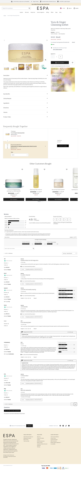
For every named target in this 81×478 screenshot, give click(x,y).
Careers (38, 439)
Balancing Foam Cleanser (36, 189)
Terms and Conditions (55, 436)
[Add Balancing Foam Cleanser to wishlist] (44, 169)
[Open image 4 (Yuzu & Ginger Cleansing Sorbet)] (29, 67)
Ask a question (61, 33)
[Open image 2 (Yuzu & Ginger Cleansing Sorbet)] (14, 67)
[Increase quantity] (60, 56)
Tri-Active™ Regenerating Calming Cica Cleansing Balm (14, 190)
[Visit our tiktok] (66, 425)
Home (5, 15)
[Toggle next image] (47, 40)
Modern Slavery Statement (55, 442)
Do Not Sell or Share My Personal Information (9, 457)
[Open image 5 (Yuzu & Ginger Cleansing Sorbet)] (36, 67)
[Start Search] (29, 8)
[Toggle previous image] (4, 40)
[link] (69, 8)
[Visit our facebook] (60, 425)
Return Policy (26, 439)
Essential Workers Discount (42, 443)
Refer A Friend (39, 442)
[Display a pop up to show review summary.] (18, 193)
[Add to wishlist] (72, 62)
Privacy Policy (53, 438)
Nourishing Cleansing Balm (58, 189)
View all (73, 42)
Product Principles (40, 438)
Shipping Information (27, 438)
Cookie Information (54, 439)
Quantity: (53, 53)
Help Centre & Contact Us (28, 436)
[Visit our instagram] (63, 425)
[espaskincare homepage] (43, 8)
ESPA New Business (40, 441)
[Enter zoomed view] (45, 59)
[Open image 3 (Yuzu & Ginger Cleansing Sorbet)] (21, 67)
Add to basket (13, 199)
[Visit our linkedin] (68, 425)
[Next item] (77, 185)
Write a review (54, 33)
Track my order (26, 441)
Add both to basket (63, 145)
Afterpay (38, 446)
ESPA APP (39, 445)
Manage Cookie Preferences (8, 455)
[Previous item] (4, 185)
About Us (38, 436)
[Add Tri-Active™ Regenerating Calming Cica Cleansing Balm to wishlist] (22, 169)
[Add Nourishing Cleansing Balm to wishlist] (66, 169)
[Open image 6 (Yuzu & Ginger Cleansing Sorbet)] (44, 67)
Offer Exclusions (54, 441)
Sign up (29, 425)
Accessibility (53, 443)
